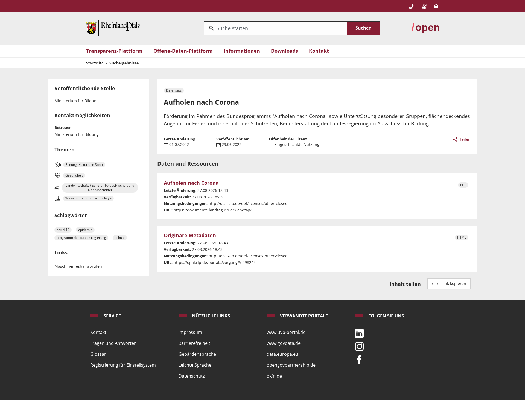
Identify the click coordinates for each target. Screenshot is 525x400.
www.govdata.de (284, 343)
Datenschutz (192, 376)
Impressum (190, 332)
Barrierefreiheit (194, 343)
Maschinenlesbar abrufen (78, 266)
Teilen (464, 139)
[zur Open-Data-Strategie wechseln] (425, 27)
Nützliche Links (210, 316)
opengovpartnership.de (291, 365)
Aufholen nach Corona (191, 183)
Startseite (95, 63)
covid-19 (63, 229)
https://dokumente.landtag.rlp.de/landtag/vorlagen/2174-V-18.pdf (234, 210)
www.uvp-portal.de (286, 332)
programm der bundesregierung (81, 237)
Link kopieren (454, 283)
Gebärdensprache (197, 354)
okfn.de (274, 376)
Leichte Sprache (195, 365)
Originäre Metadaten (190, 236)
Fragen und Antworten (113, 343)
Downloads (284, 51)
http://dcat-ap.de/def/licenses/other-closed (248, 203)
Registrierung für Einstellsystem (123, 365)
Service (112, 316)
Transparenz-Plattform (114, 51)
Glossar (98, 354)
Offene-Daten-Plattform (183, 51)
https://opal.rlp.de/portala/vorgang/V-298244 (215, 262)
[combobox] (275, 28)
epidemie (85, 229)
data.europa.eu (282, 354)
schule (120, 237)
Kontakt (319, 51)
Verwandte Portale (303, 316)
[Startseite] (113, 27)
